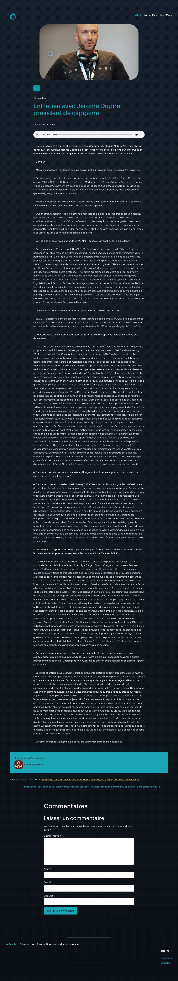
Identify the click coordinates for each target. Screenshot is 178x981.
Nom (47, 869)
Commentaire (52, 835)
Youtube (165, 962)
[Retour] (36, 88)
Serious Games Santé (127, 779)
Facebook (166, 958)
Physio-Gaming (104, 779)
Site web (49, 895)
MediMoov (89, 779)
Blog (138, 15)
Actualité (46, 779)
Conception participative (67, 779)
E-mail (48, 882)
